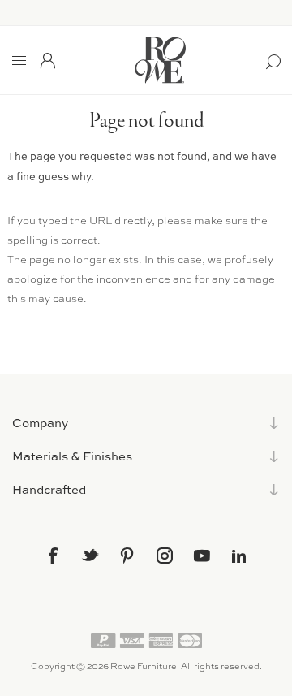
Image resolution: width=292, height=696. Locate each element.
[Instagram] (164, 555)
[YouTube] (202, 555)
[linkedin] (239, 556)
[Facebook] (52, 555)
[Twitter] (90, 554)
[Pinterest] (127, 555)
